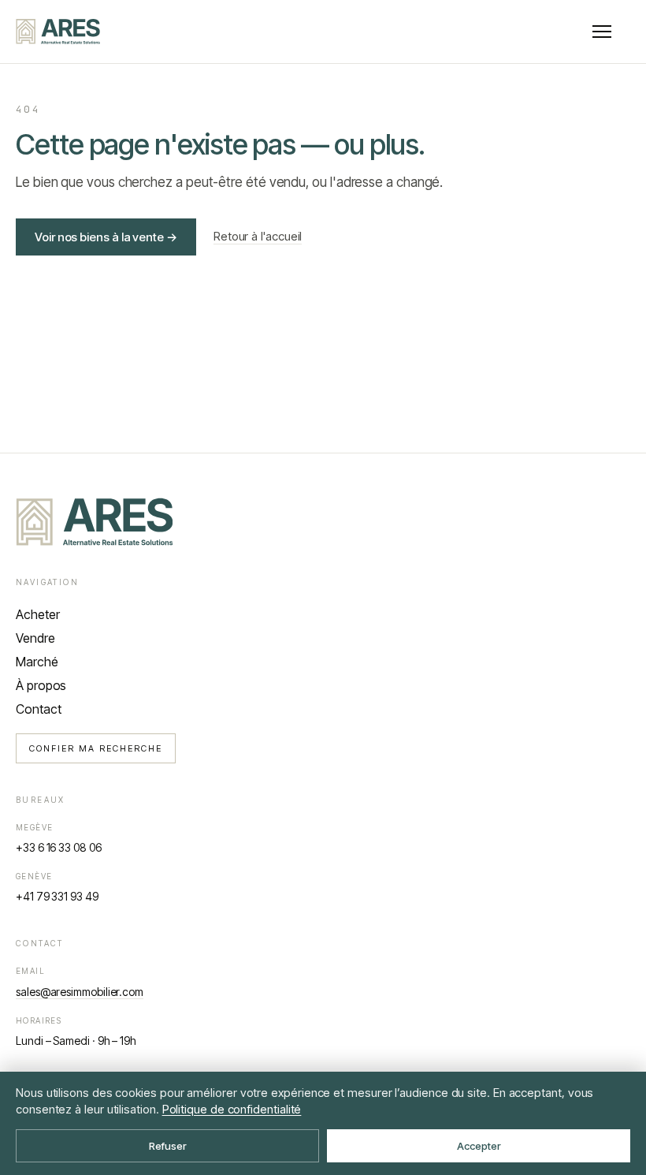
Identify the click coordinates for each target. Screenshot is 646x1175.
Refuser (168, 1146)
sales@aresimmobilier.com (79, 991)
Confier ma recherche (95, 748)
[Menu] (602, 31)
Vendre (35, 638)
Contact (38, 709)
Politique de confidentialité (232, 1109)
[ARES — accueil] (58, 31)
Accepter (479, 1146)
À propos (41, 685)
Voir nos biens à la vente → (106, 236)
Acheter (37, 614)
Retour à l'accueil (258, 236)
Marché (37, 662)
